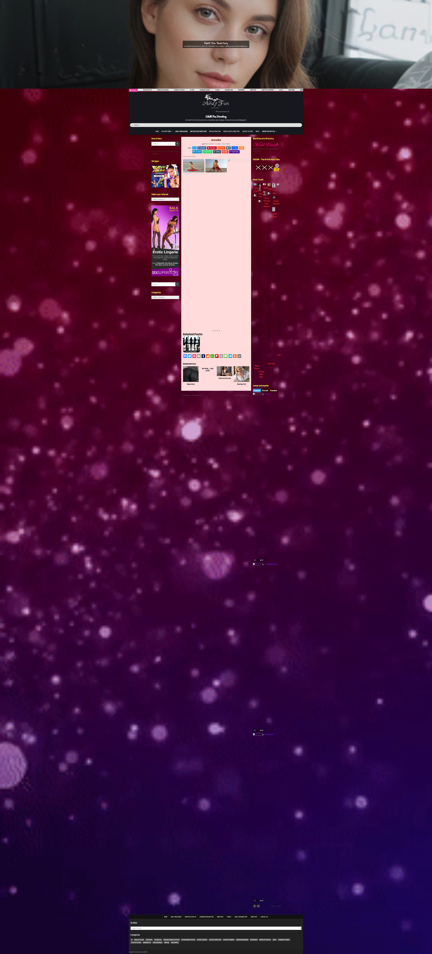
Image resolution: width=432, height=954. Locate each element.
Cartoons (149, 940)
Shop (274, 940)
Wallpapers (174, 942)
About (257, 131)
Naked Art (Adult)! (265, 940)
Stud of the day (136, 942)
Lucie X (267, 394)
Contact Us (264, 917)
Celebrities (157, 940)
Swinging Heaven (271, 564)
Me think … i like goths (208, 369)
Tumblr (217, 152)
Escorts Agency (202, 940)
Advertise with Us (190, 917)
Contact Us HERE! (247, 131)
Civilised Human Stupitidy (171, 940)
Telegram (198, 152)
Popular (257, 390)
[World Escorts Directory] (267, 144)
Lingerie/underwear (242, 940)
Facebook (202, 148)
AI (131, 940)
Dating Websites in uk (188, 940)
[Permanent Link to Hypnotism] (191, 374)
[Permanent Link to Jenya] (278, 267)
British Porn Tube (215, 131)
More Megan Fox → (243, 395)
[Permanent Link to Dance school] (255, 184)
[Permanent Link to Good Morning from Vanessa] (264, 193)
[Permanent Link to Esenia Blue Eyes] (259, 284)
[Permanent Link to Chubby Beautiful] (273, 197)
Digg (235, 148)
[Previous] (254, 906)
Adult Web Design (176, 917)
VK (229, 148)
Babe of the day (209, 144)
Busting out (269, 734)
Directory (220, 917)
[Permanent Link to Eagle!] (269, 184)
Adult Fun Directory (216, 43)
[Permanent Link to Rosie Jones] (273, 185)
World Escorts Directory (231, 131)
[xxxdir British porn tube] (267, 167)
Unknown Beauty (224, 378)
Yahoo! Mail (235, 152)
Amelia (216, 140)
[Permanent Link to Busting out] (258, 817)
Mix (242, 148)
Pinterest (213, 148)
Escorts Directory (215, 940)
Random (273, 390)
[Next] (258, 906)
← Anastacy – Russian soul (191, 395)
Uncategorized (157, 942)
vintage (166, 942)
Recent (265, 390)
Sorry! (229, 917)
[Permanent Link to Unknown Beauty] (224, 371)
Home (157, 131)
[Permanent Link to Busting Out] (241, 374)
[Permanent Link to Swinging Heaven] (258, 647)
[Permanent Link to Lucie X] (258, 477)
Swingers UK (147, 942)
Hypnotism (191, 384)
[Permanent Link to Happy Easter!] (255, 278)
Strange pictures (283, 940)
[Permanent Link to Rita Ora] (259, 187)
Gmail (226, 152)
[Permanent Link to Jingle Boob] (273, 209)
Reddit (222, 148)
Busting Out (241, 384)
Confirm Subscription (207, 917)
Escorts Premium (228, 940)
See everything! (166, 131)
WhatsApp (208, 152)
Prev (186, 243)
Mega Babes (253, 940)
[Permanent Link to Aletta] (264, 184)
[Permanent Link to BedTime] (269, 276)
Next (246, 243)
